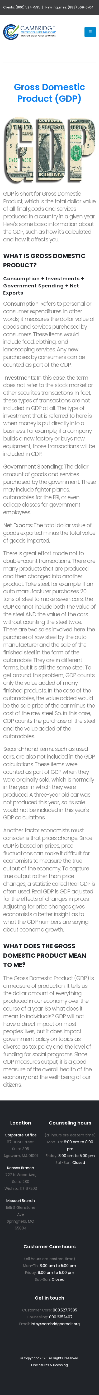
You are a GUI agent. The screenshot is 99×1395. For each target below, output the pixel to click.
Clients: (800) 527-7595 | (23, 7)
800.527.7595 (65, 1310)
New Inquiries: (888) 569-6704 (69, 7)
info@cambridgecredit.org (55, 1324)
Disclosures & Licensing (49, 1365)
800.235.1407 (61, 1317)
